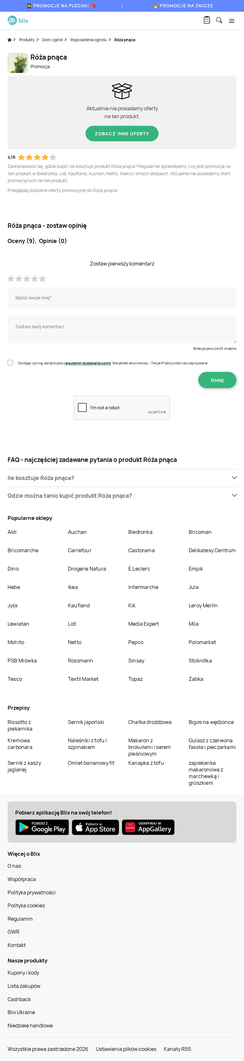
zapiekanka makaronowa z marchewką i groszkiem (206, 772)
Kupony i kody (23, 972)
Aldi (12, 531)
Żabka (196, 678)
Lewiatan (19, 623)
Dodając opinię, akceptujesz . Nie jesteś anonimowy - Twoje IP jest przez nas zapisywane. (113, 363)
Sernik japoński (86, 722)
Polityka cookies (26, 905)
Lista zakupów (24, 985)
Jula (194, 587)
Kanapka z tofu (146, 762)
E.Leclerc (139, 568)
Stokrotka (200, 660)
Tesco (15, 678)
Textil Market (83, 678)
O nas (14, 865)
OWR (13, 931)
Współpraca (22, 879)
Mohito (16, 642)
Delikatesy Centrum (212, 550)
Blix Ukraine (21, 1012)
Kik (132, 605)
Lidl (72, 623)
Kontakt (17, 945)
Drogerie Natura (87, 568)
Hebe (14, 587)
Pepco (135, 642)
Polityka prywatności (32, 892)
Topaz (135, 678)
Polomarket (202, 642)
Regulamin (20, 918)
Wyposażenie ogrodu (88, 39)
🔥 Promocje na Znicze (183, 6)
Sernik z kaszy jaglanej (24, 766)
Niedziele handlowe (30, 1025)
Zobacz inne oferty (122, 134)
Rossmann (80, 660)
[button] (122, 478)
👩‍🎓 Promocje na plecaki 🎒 (61, 6)
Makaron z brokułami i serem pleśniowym (149, 747)
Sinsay (136, 660)
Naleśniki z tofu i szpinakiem (87, 744)
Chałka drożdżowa (150, 722)
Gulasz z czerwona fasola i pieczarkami (212, 744)
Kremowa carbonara (20, 744)
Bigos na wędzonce (211, 722)
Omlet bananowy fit (91, 762)
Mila (194, 623)
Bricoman (200, 531)
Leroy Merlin (203, 605)
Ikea (73, 587)
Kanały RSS (177, 1048)
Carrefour (80, 550)
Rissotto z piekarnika (20, 725)
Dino (13, 568)
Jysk (13, 605)
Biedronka (140, 531)
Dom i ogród (52, 39)
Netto (74, 642)
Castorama (141, 550)
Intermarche (143, 587)
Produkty (27, 39)
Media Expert (143, 623)
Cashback (19, 999)
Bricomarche (23, 550)
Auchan (77, 531)
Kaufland (79, 605)
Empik (196, 568)
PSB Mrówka (22, 660)
